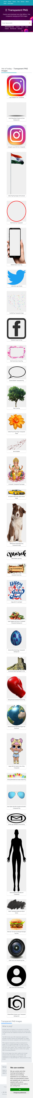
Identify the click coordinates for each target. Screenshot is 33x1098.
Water (27, 1)
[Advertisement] (16, 51)
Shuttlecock (13, 28)
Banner (22, 1)
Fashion (7, 28)
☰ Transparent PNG (16, 10)
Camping (20, 28)
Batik (5, 3)
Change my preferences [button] (20, 1092)
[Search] (30, 23)
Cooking (18, 26)
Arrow (5, 1)
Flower (14, 1)
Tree (18, 1)
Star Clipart (10, 3)
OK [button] (20, 1089)
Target (26, 26)
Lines (22, 26)
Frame (9, 1)
